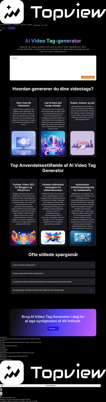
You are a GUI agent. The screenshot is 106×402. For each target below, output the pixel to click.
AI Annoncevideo (12, 339)
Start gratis (52, 328)
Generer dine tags (88, 77)
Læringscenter (16, 356)
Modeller (29, 24)
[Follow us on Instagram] (53, 391)
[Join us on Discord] (53, 395)
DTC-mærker (23, 352)
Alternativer (23, 356)
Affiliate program (7, 356)
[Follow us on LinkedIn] (53, 389)
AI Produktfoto (4, 349)
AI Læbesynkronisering (34, 342)
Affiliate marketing (10, 352)
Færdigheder (36, 25)
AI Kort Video (13, 345)
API (42, 25)
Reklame (2, 352)
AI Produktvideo (21, 339)
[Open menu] (1, 30)
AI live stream (30, 352)
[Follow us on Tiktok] (53, 396)
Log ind (3, 28)
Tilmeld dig (11, 28)
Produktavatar (15, 342)
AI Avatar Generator (5, 342)
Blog (1, 356)
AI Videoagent (4, 339)
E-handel (17, 352)
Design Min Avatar (23, 342)
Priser (46, 25)
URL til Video (36, 339)
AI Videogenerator (5, 345)
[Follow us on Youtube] (53, 393)
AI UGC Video (29, 339)
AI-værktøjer (15, 24)
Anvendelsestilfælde (5, 24)
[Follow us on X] (53, 388)
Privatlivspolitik (4, 359)
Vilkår (9, 359)
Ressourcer (23, 24)
